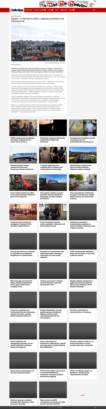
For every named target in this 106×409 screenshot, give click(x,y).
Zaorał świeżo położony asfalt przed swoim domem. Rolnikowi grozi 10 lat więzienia (22, 195)
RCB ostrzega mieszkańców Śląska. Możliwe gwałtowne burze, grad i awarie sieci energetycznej (21, 284)
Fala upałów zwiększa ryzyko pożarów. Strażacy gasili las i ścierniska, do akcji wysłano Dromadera (51, 195)
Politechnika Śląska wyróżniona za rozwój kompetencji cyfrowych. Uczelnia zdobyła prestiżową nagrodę (52, 373)
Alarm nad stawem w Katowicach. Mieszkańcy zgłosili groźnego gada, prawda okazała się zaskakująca (53, 344)
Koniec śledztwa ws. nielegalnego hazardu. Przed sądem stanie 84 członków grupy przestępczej (21, 344)
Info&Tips (59, 407)
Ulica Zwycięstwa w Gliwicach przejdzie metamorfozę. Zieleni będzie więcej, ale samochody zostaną (82, 195)
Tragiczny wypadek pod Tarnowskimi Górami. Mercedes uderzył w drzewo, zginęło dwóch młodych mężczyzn (22, 313)
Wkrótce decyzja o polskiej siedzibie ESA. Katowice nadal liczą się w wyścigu (22, 402)
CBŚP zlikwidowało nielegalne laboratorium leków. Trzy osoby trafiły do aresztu (82, 253)
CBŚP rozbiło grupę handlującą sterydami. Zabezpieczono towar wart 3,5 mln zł (22, 140)
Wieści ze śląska (16, 16)
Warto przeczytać (39, 10)
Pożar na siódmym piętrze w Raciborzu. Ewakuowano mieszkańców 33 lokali (81, 373)
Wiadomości (28, 10)
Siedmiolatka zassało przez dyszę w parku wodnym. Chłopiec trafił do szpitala (80, 167)
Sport (56, 10)
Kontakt (71, 10)
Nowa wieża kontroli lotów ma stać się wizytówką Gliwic (22, 372)
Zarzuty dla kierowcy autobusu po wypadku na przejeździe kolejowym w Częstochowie (22, 253)
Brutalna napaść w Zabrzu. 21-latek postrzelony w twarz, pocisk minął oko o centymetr (82, 343)
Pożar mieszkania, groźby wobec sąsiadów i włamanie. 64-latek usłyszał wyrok (53, 224)
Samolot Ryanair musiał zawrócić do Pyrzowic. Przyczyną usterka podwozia (21, 167)
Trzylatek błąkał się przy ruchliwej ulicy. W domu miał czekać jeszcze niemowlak (51, 167)
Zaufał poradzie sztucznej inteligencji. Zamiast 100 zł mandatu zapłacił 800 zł (20, 224)
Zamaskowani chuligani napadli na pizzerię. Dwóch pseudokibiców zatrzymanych (82, 140)
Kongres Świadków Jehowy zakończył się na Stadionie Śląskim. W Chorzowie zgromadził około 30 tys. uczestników (51, 314)
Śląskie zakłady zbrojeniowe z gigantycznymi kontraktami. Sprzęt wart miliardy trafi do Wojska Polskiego (81, 284)
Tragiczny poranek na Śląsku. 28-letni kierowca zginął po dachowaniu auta (51, 283)
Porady (50, 10)
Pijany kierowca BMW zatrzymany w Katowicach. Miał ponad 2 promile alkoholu (52, 402)
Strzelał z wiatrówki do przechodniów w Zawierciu (80, 311)
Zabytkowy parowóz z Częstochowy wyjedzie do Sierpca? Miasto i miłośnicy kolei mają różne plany (82, 225)
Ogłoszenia (63, 10)
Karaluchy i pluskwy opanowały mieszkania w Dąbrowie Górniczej (52, 140)
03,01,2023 (14, 23)
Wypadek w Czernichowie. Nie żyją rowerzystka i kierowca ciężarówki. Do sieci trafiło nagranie (52, 254)
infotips (19, 23)
